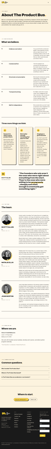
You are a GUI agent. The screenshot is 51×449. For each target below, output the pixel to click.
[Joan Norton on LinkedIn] (2, 298)
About (15, 422)
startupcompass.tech (5, 444)
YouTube (29, 420)
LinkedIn (29, 414)
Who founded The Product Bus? (10, 368)
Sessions (16, 420)
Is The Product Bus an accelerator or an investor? (15, 377)
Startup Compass (18, 414)
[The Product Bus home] (4, 2)
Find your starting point (20, 399)
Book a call (33, 399)
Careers (16, 426)
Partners (16, 418)
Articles (29, 431)
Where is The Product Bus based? (11, 373)
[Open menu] (48, 2)
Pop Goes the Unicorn (5, 179)
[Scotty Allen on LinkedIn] (2, 229)
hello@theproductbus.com (33, 429)
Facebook (29, 418)
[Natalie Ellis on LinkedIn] (2, 264)
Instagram (29, 416)
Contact (16, 424)
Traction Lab (17, 416)
